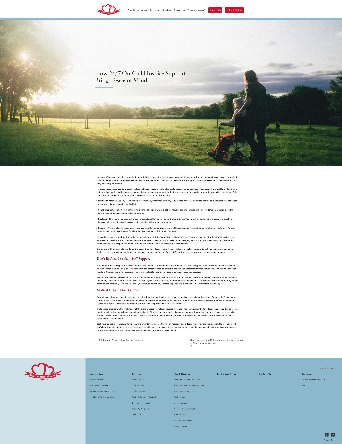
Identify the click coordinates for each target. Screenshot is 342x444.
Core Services (138, 385)
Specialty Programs (140, 409)
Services (154, 10)
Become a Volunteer (183, 421)
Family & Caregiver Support (144, 397)
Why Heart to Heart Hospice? (187, 379)
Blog (303, 385)
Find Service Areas (137, 10)
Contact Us (215, 10)
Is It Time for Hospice (99, 385)
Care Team (136, 415)
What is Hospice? (197, 10)
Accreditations (180, 403)
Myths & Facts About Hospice (102, 391)
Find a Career (180, 415)
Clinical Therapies (139, 391)
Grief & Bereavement (141, 403)
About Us (166, 10)
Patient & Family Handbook (313, 379)
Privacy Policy (330, 440)
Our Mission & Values (183, 391)
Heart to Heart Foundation (186, 409)
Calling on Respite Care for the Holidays (121, 340)
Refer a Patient (234, 10)
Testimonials (179, 397)
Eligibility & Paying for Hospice (103, 397)
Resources (179, 10)
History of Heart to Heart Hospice (189, 385)
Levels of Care (138, 379)
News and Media (181, 427)
